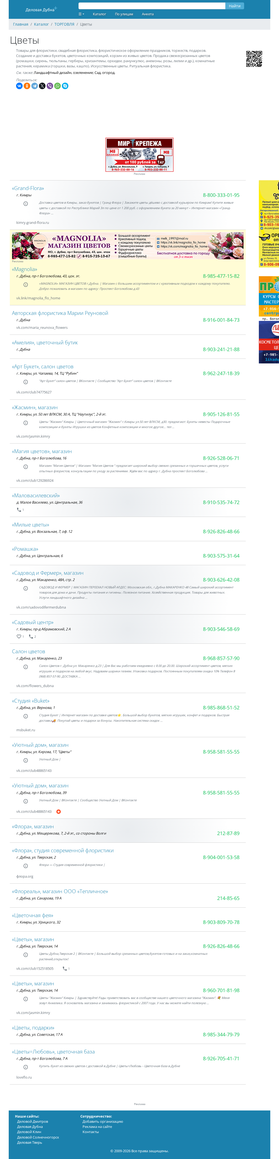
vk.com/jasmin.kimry (33, 436)
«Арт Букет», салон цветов (43, 366)
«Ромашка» (25, 548)
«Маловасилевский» (36, 495)
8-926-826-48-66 (221, 531)
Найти (235, 5)
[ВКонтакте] (19, 86)
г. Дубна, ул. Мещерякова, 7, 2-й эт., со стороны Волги (61, 833)
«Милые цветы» (30, 524)
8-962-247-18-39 (221, 373)
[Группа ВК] (67, 298)
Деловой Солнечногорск (38, 1137)
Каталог (99, 13)
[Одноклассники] (27, 86)
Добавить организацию (103, 1121)
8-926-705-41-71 (221, 1058)
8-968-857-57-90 (221, 658)
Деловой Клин (29, 1131)
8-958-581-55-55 (221, 751)
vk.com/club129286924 (34, 480)
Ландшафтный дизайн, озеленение (63, 72)
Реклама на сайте (97, 1126)
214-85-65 (228, 898)
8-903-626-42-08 (221, 579)
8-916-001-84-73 (221, 320)
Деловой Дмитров (32, 1121)
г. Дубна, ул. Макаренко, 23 (39, 658)
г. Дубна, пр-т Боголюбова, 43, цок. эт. (48, 275)
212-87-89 (228, 833)
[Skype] (65, 86)
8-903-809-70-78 (221, 922)
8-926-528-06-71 (221, 458)
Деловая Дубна (30, 1126)
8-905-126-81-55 (221, 414)
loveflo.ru (24, 1077)
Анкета (148, 13)
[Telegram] (34, 86)
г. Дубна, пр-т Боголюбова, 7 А (41, 1058)
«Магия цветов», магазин (42, 451)
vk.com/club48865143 (33, 770)
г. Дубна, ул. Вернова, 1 (35, 707)
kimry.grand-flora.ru (32, 222)
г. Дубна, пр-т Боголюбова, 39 (41, 792)
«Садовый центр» (32, 622)
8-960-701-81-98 (221, 990)
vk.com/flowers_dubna (35, 685)
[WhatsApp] (57, 86)
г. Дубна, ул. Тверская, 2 (36, 857)
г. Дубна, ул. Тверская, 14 (36, 946)
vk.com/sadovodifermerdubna (41, 607)
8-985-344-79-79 (221, 1034)
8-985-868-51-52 (221, 707)
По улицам (124, 13)
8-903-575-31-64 (221, 555)
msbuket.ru (25, 729)
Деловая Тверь (29, 1142)
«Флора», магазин (33, 826)
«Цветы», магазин (33, 939)
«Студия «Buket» (30, 700)
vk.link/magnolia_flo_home (38, 298)
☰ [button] (80, 13)
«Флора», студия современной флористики (63, 850)
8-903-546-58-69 (221, 629)
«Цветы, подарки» (33, 1027)
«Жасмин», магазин (35, 407)
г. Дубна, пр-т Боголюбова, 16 (41, 458)
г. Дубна (23, 319)
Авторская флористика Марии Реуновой (60, 313)
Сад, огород (104, 72)
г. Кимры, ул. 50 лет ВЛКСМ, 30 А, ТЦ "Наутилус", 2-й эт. (61, 414)
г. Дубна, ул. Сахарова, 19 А (38, 898)
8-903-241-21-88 (221, 349)
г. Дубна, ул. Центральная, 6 (39, 555)
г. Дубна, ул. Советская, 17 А (39, 1034)
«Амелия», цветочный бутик (45, 342)
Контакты (91, 1131)
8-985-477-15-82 (221, 276)
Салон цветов (28, 651)
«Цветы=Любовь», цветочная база (53, 1051)
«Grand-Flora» (28, 188)
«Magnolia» (24, 269)
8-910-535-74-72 (221, 502)
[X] (42, 86)
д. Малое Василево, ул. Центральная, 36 (49, 502)
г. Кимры (23, 194)
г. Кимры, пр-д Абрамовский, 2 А (43, 629)
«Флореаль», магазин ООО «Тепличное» (60, 891)
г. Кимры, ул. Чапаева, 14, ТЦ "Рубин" (47, 373)
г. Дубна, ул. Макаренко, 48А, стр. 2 (45, 579)
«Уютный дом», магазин (40, 744)
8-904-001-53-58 (221, 857)
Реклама (139, 174)
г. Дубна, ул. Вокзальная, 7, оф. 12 (44, 531)
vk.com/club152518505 (34, 968)
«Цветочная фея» (32, 915)
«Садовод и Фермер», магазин (48, 572)
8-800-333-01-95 (221, 195)
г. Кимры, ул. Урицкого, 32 (38, 922)
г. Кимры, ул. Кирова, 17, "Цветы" (43, 751)
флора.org (24, 876)
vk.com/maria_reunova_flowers (42, 327)
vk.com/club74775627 (33, 392)
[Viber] (50, 86)
